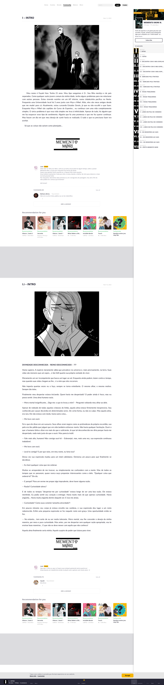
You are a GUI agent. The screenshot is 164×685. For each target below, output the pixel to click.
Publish (125, 5)
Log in (117, 5)
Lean (41, 166)
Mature (75, 5)
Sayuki (42, 581)
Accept (127, 675)
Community (67, 5)
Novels (59, 5)
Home (46, 5)
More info (33, 676)
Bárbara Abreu (45, 194)
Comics (52, 5)
